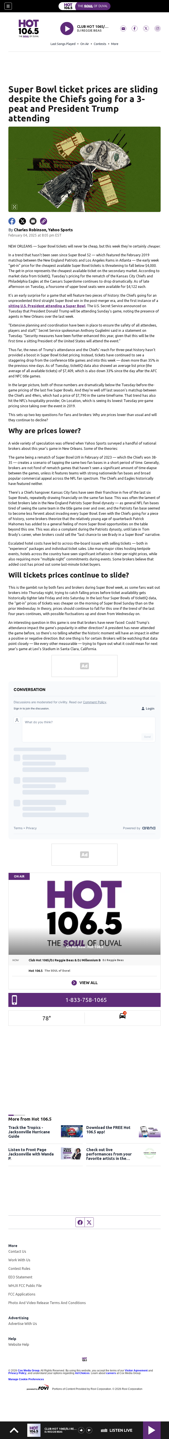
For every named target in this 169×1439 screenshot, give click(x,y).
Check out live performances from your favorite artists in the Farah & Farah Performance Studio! (109, 1154)
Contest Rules (19, 1268)
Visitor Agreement (136, 1370)
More (114, 44)
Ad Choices (82, 1373)
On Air (84, 44)
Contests (100, 44)
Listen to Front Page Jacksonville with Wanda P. (31, 1154)
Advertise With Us (22, 1324)
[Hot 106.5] (84, 6)
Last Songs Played (63, 44)
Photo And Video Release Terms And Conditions (47, 1303)
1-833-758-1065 (86, 1000)
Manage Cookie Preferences (26, 1379)
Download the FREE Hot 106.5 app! (108, 1129)
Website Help (18, 1344)
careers (111, 1373)
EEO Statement (20, 1277)
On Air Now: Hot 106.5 (84, 947)
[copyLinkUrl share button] (43, 221)
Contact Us (17, 1251)
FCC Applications (21, 1294)
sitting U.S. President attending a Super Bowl (46, 306)
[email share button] (33, 221)
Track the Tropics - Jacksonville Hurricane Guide (29, 1131)
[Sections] (8, 6)
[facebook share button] (11, 221)
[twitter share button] (22, 221)
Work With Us (19, 1260)
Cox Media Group (28, 1370)
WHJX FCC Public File (25, 1286)
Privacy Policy (17, 1373)
